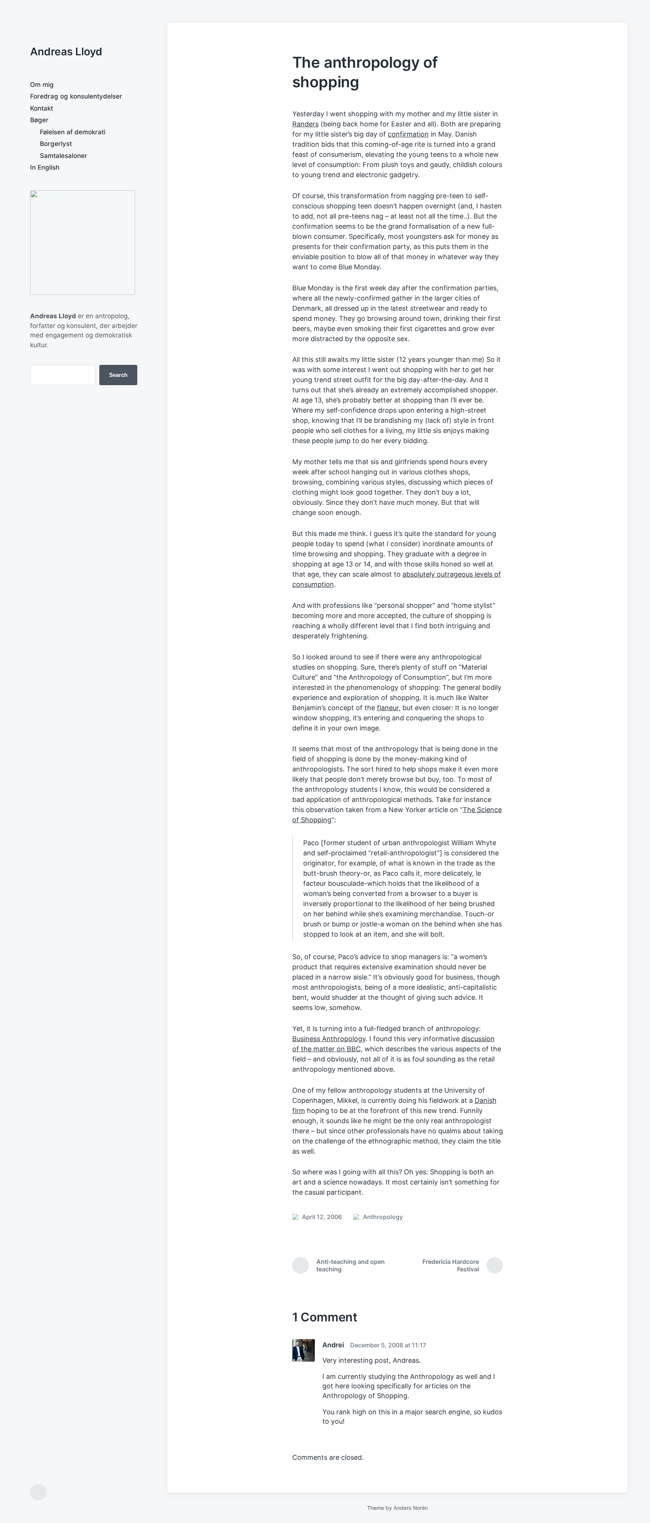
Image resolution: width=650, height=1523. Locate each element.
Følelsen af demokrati (72, 132)
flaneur (388, 708)
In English (44, 167)
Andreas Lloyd (66, 51)
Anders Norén (410, 1508)
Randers (305, 124)
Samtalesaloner (63, 155)
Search (118, 375)
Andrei (333, 1345)
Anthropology (383, 1217)
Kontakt (41, 108)
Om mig (42, 84)
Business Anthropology (329, 1039)
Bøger (39, 120)
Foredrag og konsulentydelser (76, 96)
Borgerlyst (56, 143)
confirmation (408, 134)
